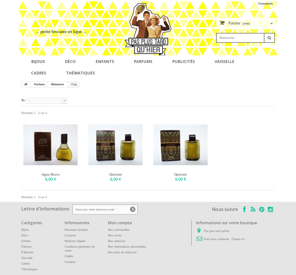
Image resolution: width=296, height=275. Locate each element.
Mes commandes (119, 229)
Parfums (143, 61)
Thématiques (80, 73)
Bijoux (38, 61)
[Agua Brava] (50, 145)
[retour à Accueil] (26, 84)
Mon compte (120, 222)
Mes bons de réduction (122, 252)
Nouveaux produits (76, 229)
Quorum (115, 174)
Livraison (70, 235)
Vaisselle (224, 61)
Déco (70, 61)
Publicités (183, 61)
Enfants (105, 61)
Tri (23, 100)
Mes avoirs (115, 235)
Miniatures (57, 84)
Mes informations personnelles (127, 246)
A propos (70, 261)
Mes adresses (117, 241)
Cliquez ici (238, 239)
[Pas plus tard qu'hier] (148, 29)
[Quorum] (115, 145)
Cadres (38, 73)
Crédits (69, 256)
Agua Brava (50, 174)
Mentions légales (75, 241)
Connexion (265, 3)
